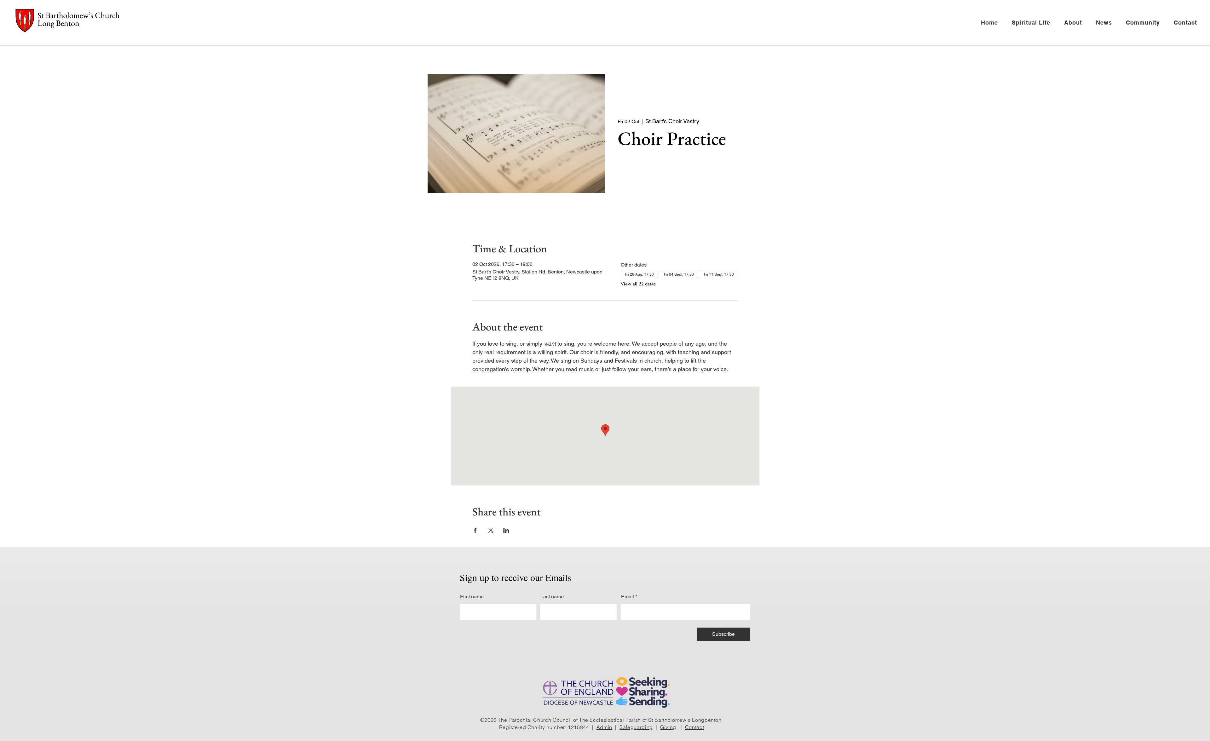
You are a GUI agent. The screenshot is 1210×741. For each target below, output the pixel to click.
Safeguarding (636, 727)
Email (627, 596)
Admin (604, 727)
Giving (668, 727)
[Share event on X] (491, 530)
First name (472, 596)
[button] (1033, 22)
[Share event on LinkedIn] (506, 530)
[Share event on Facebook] (475, 530)
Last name (552, 596)
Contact (694, 727)
